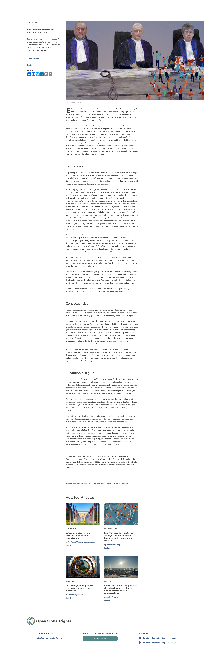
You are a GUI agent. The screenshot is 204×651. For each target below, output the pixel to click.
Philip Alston (34, 59)
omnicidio (121, 249)
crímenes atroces (89, 117)
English (30, 65)
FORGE (117, 484)
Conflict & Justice (96, 484)
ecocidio (97, 249)
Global (108, 484)
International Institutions (76, 484)
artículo (121, 189)
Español (165, 638)
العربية (174, 638)
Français (156, 638)
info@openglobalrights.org (49, 638)
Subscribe (98, 638)
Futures (125, 484)
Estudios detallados (74, 399)
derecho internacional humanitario (96, 349)
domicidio (108, 249)
